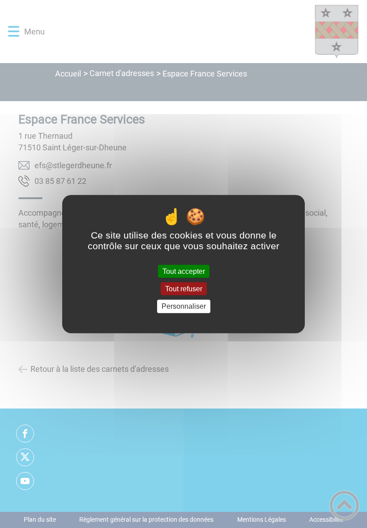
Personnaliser (184, 306)
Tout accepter (183, 271)
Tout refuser (183, 289)
